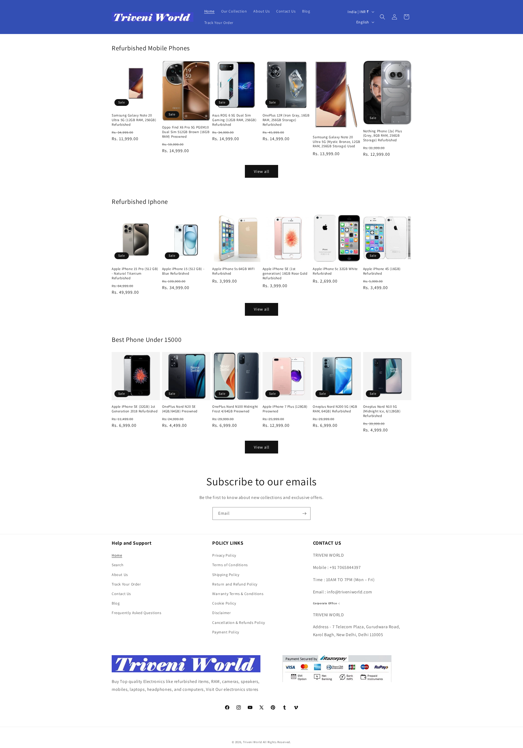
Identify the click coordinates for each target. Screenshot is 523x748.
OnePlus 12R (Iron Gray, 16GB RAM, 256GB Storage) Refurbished (286, 120)
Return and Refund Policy (234, 584)
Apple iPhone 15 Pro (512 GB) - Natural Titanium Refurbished (135, 273)
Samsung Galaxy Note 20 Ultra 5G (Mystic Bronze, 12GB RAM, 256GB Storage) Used (336, 142)
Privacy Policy (224, 555)
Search (118, 564)
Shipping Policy (225, 574)
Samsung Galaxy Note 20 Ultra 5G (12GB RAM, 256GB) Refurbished (134, 120)
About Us (120, 574)
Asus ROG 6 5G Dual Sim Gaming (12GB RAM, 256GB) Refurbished (234, 120)
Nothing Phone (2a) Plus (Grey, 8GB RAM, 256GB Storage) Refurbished (382, 136)
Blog (116, 603)
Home (117, 555)
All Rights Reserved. (277, 742)
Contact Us (121, 593)
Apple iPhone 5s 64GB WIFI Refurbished (233, 271)
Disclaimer (221, 612)
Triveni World (252, 742)
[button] (382, 17)
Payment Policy (225, 632)
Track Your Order (126, 584)
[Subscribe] (304, 513)
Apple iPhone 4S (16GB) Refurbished (382, 271)
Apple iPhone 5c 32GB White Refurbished (335, 271)
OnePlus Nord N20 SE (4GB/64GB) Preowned (179, 408)
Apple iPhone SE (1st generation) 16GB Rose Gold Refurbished (285, 273)
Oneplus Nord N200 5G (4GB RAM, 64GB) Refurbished (335, 408)
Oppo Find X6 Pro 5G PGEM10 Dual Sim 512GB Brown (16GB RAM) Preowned (186, 132)
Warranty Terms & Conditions (237, 593)
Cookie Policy (224, 603)
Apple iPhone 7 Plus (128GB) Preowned (285, 408)
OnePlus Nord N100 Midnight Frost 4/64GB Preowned (235, 408)
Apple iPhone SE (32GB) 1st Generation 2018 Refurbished (134, 408)
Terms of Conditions (230, 564)
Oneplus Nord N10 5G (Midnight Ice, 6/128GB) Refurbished (382, 411)
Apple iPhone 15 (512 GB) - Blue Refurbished (183, 271)
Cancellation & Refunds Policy (238, 622)
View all (261, 171)
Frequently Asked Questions (137, 612)
